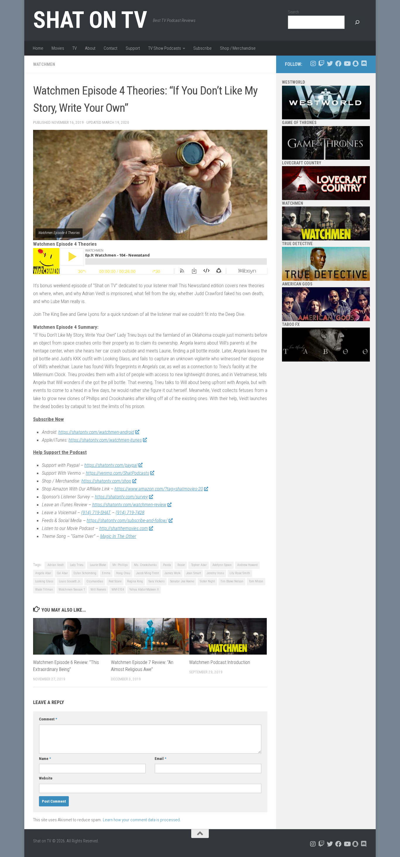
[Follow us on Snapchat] (355, 64)
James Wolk (172, 573)
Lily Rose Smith (240, 573)
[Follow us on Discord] (364, 64)
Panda (166, 565)
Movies (58, 48)
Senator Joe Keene (182, 581)
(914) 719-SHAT (96, 512)
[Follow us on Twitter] (330, 64)
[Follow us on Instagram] (313, 64)
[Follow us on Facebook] (338, 64)
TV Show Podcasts (164, 48)
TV (74, 48)
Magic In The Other (118, 536)
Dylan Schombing (84, 573)
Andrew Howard (247, 565)
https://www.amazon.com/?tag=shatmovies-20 (158, 489)
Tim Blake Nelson (231, 581)
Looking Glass (44, 581)
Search (293, 12)
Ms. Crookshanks (145, 565)
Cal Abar (62, 573)
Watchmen (44, 64)
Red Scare (115, 581)
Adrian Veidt (55, 565)
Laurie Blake (97, 565)
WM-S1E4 (118, 589)
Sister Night (207, 581)
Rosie (181, 565)
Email (160, 758)
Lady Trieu (76, 565)
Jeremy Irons (215, 573)
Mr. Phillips (120, 565)
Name (45, 758)
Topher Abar (198, 565)
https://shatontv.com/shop (106, 481)
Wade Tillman (44, 589)
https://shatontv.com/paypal (110, 465)
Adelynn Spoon (222, 565)
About (90, 48)
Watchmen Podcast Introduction (219, 662)
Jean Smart (193, 573)
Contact (110, 48)
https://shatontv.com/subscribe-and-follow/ (127, 520)
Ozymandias (94, 581)
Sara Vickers (156, 581)
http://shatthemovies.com (123, 528)
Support (133, 48)
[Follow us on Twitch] (321, 64)
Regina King (135, 581)
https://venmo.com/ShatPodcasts (117, 473)
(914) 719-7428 (130, 512)
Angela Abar (43, 573)
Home (38, 48)
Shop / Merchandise (238, 48)
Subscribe (202, 48)
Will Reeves (98, 589)
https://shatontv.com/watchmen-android (96, 432)
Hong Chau (123, 573)
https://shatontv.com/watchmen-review (129, 504)
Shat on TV (90, 20)
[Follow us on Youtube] (347, 64)
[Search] (357, 22)
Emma (106, 573)
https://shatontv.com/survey (121, 497)
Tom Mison (256, 581)
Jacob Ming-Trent (147, 573)
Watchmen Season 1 (72, 589)
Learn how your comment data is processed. (142, 819)
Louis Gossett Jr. (70, 581)
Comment (48, 719)
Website (45, 778)
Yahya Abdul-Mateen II (144, 589)
